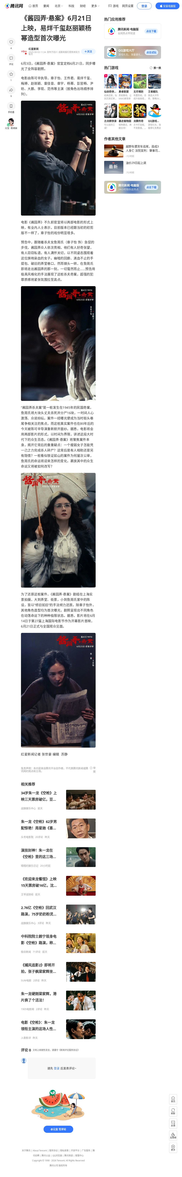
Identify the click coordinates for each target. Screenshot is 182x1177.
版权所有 (63, 1165)
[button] (151, 31)
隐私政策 (64, 1150)
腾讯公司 (54, 1165)
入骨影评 (26, 1038)
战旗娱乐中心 (28, 808)
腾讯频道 (68, 1155)
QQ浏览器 (57, 1155)
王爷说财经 (27, 894)
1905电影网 (27, 1009)
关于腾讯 (26, 1150)
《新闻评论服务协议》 (69, 1050)
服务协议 (53, 1150)
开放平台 (75, 1150)
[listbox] (58, 910)
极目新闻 (26, 952)
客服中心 (79, 1155)
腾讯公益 (46, 1155)
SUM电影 (26, 980)
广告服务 (86, 1150)
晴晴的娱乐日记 (29, 865)
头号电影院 (27, 837)
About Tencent (40, 1150)
